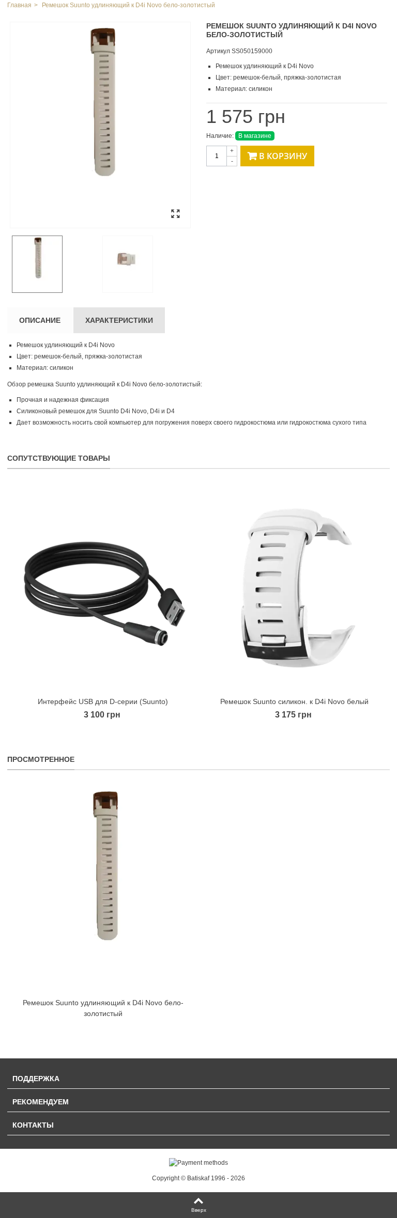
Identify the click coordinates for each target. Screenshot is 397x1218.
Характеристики (119, 320)
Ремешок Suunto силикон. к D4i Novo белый (294, 701)
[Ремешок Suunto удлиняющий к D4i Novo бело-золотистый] (100, 125)
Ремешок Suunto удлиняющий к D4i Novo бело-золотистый (103, 1008)
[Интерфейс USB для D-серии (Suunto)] (102, 588)
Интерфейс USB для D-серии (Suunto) (103, 701)
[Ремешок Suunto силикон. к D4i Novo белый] (294, 588)
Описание (39, 320)
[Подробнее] (102, 889)
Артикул (218, 51)
